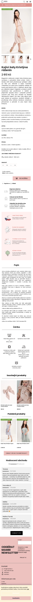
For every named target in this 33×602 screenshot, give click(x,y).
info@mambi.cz (8, 569)
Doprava (4, 583)
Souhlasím (15, 598)
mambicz (6, 572)
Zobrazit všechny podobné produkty (16, 453)
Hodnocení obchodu (16, 460)
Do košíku (23, 178)
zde (28, 589)
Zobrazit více (16, 533)
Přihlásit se (23, 557)
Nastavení (16, 593)
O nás (3, 581)
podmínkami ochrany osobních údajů (24, 551)
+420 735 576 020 (8, 570)
